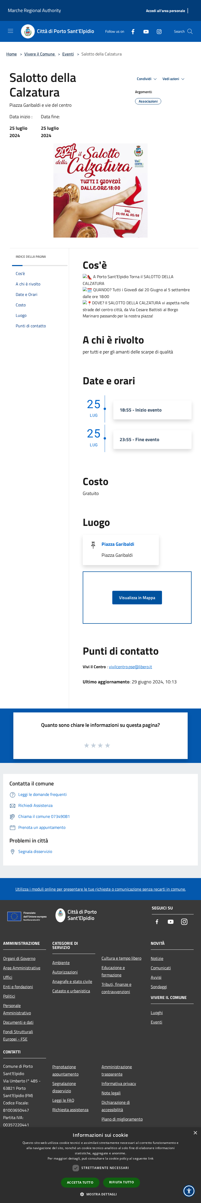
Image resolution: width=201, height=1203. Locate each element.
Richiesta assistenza (70, 1109)
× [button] (195, 1133)
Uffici (7, 977)
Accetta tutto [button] (80, 1182)
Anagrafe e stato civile (72, 981)
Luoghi (157, 1012)
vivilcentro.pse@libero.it (130, 667)
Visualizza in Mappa (137, 597)
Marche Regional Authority (34, 10)
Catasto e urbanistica (71, 991)
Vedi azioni (171, 79)
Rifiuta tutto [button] (121, 1182)
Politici (9, 996)
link (150, 1158)
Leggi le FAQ (63, 1100)
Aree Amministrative (21, 968)
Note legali (111, 1093)
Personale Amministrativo (17, 1009)
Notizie (157, 958)
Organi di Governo (19, 958)
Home (11, 54)
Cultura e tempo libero (121, 958)
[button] (100, 1194)
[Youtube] (144, 31)
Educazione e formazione (113, 971)
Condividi (144, 79)
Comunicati (161, 968)
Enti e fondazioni (18, 986)
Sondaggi (159, 986)
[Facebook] (131, 31)
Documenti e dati (18, 1022)
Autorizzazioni (65, 972)
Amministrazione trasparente (117, 1070)
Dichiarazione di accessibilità (116, 1106)
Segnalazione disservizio (64, 1087)
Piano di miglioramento (122, 1119)
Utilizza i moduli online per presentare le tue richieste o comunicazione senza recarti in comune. (100, 889)
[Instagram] (157, 31)
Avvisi (156, 977)
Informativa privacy (119, 1083)
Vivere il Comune (40, 54)
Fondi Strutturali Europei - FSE (18, 1035)
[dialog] (100, 1165)
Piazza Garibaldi (118, 544)
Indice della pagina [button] (31, 256)
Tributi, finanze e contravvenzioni (116, 988)
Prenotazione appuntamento (65, 1070)
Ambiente (61, 962)
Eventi (68, 54)
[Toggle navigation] (10, 31)
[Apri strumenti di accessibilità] (189, 1191)
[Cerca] (190, 31)
